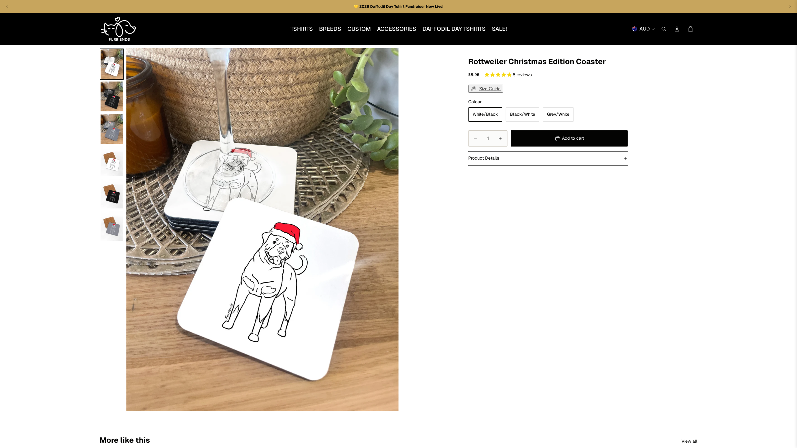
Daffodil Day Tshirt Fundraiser (398, 6)
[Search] (664, 29)
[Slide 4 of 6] (112, 161)
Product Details (483, 158)
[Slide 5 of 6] (112, 193)
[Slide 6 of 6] (112, 226)
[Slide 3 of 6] (112, 129)
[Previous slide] (133, 230)
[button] (499, 74)
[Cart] (690, 29)
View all (689, 441)
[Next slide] (391, 230)
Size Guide (490, 88)
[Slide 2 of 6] (112, 96)
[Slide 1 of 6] (112, 64)
